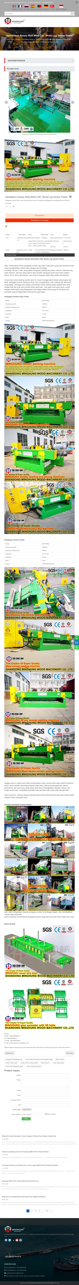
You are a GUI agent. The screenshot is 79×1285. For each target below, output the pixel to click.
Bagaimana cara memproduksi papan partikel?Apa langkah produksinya (24, 1196)
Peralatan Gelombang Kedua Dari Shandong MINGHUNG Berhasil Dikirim (25, 1152)
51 (47, 1211)
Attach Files (26, 1109)
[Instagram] (20, 1240)
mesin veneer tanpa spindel (29, 1063)
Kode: (52, 234)
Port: (7, 238)
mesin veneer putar (11, 1063)
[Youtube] (16, 1240)
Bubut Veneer (45, 1063)
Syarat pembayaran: (56, 238)
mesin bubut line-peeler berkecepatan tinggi (39, 1059)
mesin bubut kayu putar (34, 1066)
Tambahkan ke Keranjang (39, 220)
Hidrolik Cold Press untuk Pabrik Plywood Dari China (39, 73)
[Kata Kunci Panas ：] (73, 13)
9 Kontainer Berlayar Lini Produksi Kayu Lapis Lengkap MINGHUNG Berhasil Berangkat (30, 1165)
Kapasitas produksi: (34, 238)
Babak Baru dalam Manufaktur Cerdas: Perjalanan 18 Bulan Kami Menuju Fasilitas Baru (29, 1136)
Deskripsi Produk (11, 255)
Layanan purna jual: (30, 243)
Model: (8, 234)
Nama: (8, 250)
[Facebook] (6, 1240)
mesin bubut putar (58, 1063)
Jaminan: (53, 246)
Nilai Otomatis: (54, 241)
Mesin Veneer (60, 1059)
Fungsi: (30, 250)
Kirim (26, 1119)
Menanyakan (39, 215)
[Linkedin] (9, 1240)
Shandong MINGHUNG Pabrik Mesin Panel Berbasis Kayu (20, 1181)
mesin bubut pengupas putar (14, 1066)
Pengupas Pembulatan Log (14, 1059)
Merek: (30, 234)
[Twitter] (13, 1240)
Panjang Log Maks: (56, 250)
